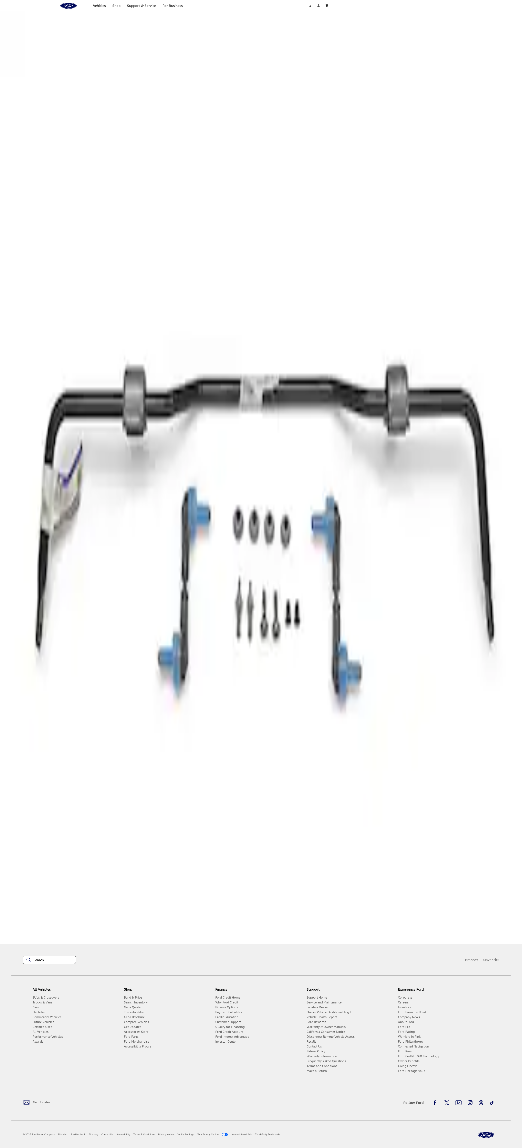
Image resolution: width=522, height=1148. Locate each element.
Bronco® (472, 960)
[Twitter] (446, 1102)
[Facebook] (436, 1102)
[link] (62, 1134)
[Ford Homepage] (486, 1135)
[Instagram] (470, 1102)
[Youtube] (458, 1102)
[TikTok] (491, 1102)
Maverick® (491, 960)
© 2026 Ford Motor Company (39, 1134)
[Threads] (481, 1102)
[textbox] (49, 960)
